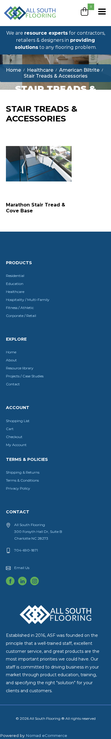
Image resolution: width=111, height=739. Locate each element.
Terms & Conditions (22, 480)
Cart (10, 429)
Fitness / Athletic (20, 307)
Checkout (14, 437)
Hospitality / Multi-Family (27, 299)
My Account (16, 445)
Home (11, 352)
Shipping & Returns (22, 472)
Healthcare (15, 291)
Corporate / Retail (21, 315)
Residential (15, 275)
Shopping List (18, 421)
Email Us (21, 567)
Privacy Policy (18, 488)
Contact (13, 384)
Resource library (19, 368)
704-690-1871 (26, 550)
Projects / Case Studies (25, 376)
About (11, 360)
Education (14, 283)
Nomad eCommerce (46, 735)
